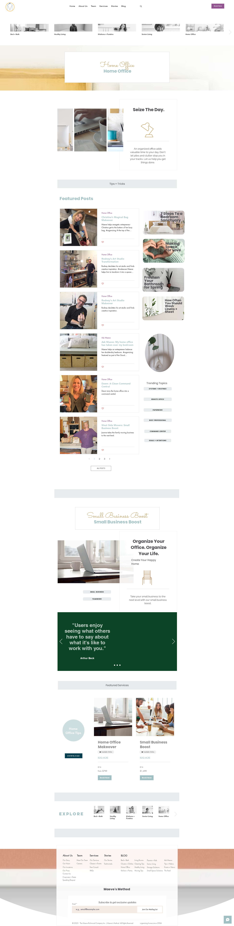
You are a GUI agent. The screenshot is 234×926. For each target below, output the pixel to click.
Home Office (107, 213)
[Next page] (109, 459)
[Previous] (61, 641)
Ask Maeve (106, 337)
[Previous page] (89, 459)
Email (74, 904)
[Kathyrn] (114, 665)
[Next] (173, 641)
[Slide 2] (117, 665)
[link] (113, 744)
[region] (164, 222)
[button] (83, 6)
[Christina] (120, 665)
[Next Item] (119, 130)
